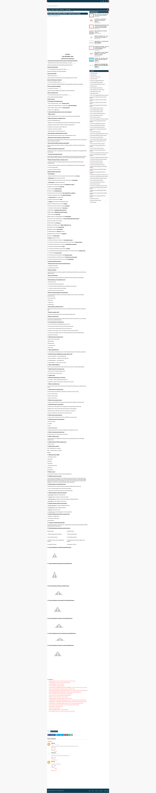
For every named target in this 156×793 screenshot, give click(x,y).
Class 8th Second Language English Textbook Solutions (98, 170)
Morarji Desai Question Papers (95, 200)
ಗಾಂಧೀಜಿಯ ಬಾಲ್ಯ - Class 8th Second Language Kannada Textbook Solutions (101, 59)
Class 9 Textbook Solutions (95, 183)
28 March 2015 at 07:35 (55, 744)
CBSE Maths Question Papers (95, 91)
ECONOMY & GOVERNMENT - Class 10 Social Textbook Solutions (100, 20)
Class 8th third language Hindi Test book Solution (99, 174)
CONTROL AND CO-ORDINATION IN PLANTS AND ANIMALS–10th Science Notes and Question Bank (68, 687)
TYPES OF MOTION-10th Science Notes (56, 685)
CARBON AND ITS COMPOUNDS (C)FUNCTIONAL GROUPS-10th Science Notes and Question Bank (67, 701)
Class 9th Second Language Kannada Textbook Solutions (98, 188)
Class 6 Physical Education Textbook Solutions (98, 135)
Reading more (53, 747)
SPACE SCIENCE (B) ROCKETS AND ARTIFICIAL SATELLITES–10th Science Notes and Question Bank (68, 690)
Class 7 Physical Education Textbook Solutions (98, 139)
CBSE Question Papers (94, 93)
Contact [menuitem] (56, 9)
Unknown (53, 743)
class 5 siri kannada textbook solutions (97, 127)
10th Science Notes (53, 11)
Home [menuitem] (49, 9)
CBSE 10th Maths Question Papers (96, 87)
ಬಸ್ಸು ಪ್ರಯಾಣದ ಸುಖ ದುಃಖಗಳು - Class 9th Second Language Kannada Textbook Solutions (101, 47)
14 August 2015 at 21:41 (55, 753)
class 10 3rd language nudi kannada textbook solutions (98, 106)
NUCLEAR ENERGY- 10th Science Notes (56, 684)
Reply (56, 751)
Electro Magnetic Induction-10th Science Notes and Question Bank (62, 711)
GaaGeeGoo (50, 15)
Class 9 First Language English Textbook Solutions (99, 176)
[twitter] (103, 1)
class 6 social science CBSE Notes (96, 137)
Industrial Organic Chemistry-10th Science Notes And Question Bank (62, 681)
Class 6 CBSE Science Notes (95, 131)
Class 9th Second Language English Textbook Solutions (98, 191)
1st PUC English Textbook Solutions (96, 82)
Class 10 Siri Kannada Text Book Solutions (97, 113)
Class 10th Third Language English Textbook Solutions (97, 121)
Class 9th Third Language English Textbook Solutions (97, 196)
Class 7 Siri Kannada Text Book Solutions (97, 143)
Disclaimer (101, 790)
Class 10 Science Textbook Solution (96, 111)
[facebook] (101, 1)
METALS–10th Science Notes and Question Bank (58, 696)
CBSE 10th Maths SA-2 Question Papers (97, 89)
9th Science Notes (93, 86)
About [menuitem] (53, 9)
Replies (53, 750)
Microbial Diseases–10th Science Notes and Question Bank (60, 698)
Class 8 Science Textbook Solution (96, 161)
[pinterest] (107, 1)
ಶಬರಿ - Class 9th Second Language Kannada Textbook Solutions (101, 14)
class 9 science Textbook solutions (96, 180)
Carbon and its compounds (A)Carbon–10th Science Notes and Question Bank (64, 704)
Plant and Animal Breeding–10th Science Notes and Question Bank (62, 688)
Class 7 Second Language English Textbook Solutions (97, 141)
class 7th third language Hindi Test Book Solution (99, 152)
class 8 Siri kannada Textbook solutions (97, 164)
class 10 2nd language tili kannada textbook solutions (98, 103)
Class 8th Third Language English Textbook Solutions (97, 172)
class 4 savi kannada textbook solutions (97, 125)
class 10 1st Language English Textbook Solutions (99, 95)
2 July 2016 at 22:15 (55, 762)
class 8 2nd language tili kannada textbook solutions (97, 155)
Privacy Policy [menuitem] (67, 9)
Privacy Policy (106, 790)
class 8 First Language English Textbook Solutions (99, 157)
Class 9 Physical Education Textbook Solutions (98, 178)
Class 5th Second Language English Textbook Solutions (98, 129)
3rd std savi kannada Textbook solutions (97, 84)
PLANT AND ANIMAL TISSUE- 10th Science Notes (58, 709)
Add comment (54, 770)
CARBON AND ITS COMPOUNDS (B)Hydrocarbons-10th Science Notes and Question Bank (66, 703)
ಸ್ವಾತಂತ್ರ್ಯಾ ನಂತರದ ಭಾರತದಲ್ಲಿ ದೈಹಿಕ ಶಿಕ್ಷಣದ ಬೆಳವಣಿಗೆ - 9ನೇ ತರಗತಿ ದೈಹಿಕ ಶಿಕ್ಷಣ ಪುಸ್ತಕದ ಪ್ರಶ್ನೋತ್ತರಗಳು (101, 65)
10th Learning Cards (93, 73)
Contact (96, 790)
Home (48, 11)
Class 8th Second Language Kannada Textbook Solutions (98, 167)
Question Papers (93, 202)
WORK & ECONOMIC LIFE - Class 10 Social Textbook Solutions (101, 37)
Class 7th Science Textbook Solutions (97, 148)
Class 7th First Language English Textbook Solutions (97, 146)
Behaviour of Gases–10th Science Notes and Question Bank (60, 693)
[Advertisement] (67, 25)
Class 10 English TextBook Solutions (96, 109)
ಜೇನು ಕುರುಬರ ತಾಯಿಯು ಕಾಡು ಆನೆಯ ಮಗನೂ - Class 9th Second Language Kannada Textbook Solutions (101, 26)
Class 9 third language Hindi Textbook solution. (98, 185)
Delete (55, 757)
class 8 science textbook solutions (96, 162)
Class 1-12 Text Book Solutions (58, 790)
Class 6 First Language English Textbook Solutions (99, 133)
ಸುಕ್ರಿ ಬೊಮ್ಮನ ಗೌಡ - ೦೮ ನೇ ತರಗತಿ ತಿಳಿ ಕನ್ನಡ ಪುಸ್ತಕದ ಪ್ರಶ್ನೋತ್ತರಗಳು (101, 42)
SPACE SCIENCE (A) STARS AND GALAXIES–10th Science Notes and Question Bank (65, 692)
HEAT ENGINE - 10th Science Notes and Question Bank (59, 682)
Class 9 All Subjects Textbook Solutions (100, 31)
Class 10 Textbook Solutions (95, 117)
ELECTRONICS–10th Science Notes (56, 706)
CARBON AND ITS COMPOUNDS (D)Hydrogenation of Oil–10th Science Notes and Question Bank (67, 700)
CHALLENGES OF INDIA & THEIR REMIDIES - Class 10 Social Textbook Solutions (101, 53)
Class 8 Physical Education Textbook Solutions (98, 159)
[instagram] (105, 1)
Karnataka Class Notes (94, 198)
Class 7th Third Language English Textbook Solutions (97, 150)
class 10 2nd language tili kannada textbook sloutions (98, 97)
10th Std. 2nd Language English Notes (97, 80)
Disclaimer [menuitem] (62, 9)
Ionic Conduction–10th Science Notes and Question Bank (60, 695)
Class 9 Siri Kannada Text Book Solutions (97, 182)
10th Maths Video (93, 75)
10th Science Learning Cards (95, 76)
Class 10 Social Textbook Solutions (96, 115)
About (93, 790)
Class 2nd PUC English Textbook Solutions (97, 123)
